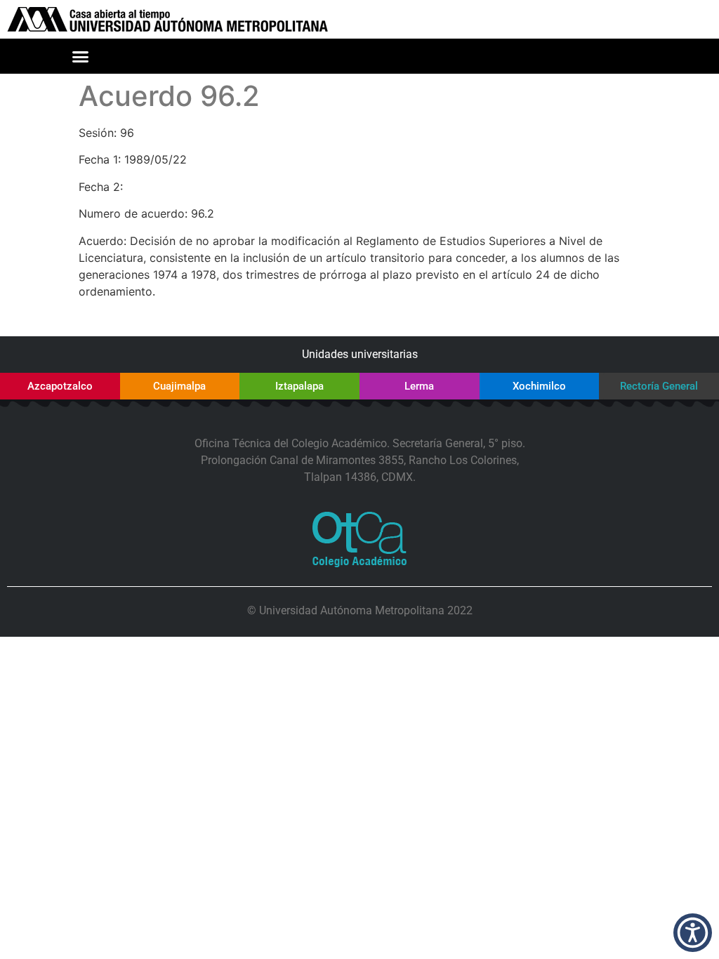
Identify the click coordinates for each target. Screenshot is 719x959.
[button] (80, 56)
